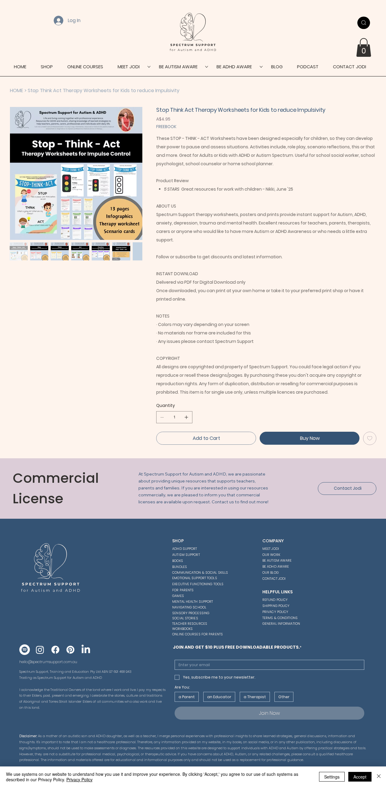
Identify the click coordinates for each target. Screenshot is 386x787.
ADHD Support (184, 548)
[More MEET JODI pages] (148, 66)
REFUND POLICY (275, 599)
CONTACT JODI (274, 578)
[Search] (363, 23)
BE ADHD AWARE (275, 566)
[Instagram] (40, 649)
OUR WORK (271, 554)
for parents (183, 590)
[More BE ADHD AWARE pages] (261, 66)
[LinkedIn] (86, 649)
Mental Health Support (192, 601)
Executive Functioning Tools (197, 584)
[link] (364, 47)
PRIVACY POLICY (275, 611)
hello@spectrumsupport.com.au (48, 661)
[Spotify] (24, 649)
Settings (332, 777)
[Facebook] (55, 649)
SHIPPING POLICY (276, 605)
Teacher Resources (189, 623)
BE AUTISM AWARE (277, 560)
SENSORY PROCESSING (190, 613)
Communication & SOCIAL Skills (200, 572)
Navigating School (189, 607)
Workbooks (182, 628)
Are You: (182, 687)
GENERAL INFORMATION (281, 623)
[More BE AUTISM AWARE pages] (206, 66)
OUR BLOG (270, 572)
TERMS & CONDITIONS (280, 617)
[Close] (378, 776)
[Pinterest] (70, 649)
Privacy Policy (79, 779)
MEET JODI (270, 548)
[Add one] (186, 417)
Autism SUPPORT (186, 554)
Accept (359, 777)
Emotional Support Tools (194, 578)
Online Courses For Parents (197, 634)
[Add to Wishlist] (369, 438)
